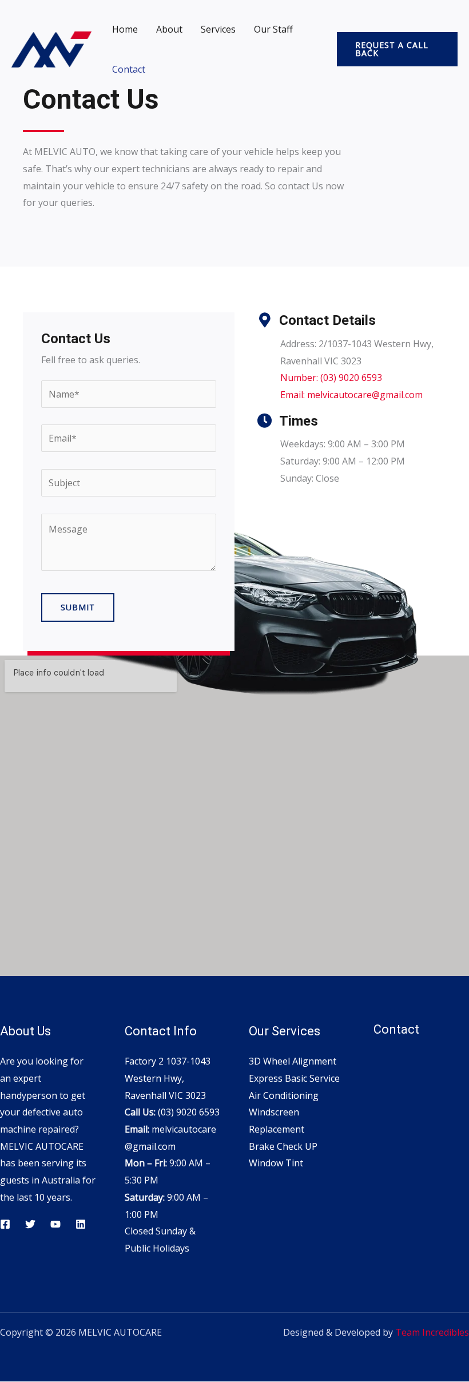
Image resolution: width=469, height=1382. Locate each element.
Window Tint (276, 1163)
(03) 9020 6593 (189, 1112)
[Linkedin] (80, 1224)
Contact (128, 69)
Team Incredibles (432, 1332)
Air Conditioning (284, 1095)
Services (218, 29)
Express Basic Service (294, 1078)
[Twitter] (30, 1224)
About (169, 29)
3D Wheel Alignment (292, 1061)
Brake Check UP (283, 1146)
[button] (397, 49)
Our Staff (273, 29)
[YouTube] (55, 1224)
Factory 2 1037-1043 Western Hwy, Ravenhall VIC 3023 (167, 1078)
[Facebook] (5, 1224)
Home (125, 29)
